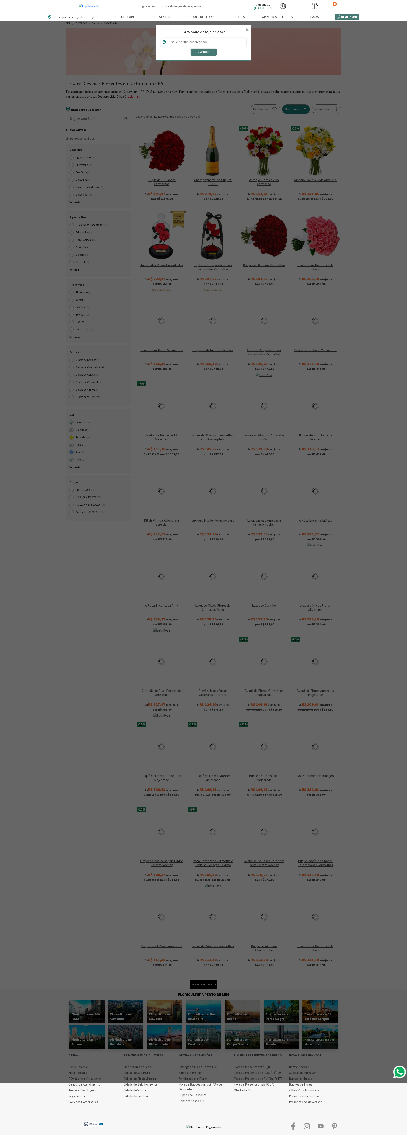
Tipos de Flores (124, 17)
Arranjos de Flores (277, 17)
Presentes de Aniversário (305, 1102)
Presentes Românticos (304, 1096)
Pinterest (334, 1126)
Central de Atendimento (84, 1084)
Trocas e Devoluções (82, 1090)
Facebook (293, 1126)
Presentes (162, 17)
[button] (282, 6)
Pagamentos (76, 1096)
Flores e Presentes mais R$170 (254, 1084)
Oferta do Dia (243, 1090)
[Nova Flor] (90, 6)
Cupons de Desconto (193, 1095)
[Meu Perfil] (298, 6)
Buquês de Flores (201, 17)
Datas (314, 17)
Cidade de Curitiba (136, 1096)
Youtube (321, 1126)
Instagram (307, 1126)
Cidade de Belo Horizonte (141, 1084)
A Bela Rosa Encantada (304, 1090)
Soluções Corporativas (83, 1102)
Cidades (239, 17)
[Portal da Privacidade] (93, 1124)
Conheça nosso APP (192, 1101)
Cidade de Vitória (135, 1090)
